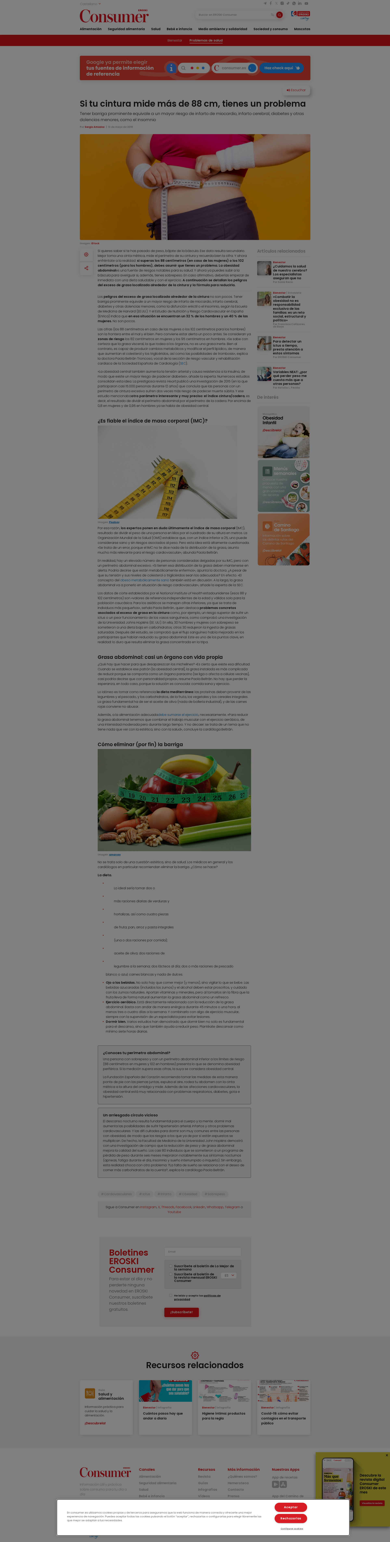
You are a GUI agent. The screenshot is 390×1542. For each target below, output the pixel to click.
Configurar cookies (292, 1528)
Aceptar (291, 1507)
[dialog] (203, 1517)
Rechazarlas (291, 1518)
